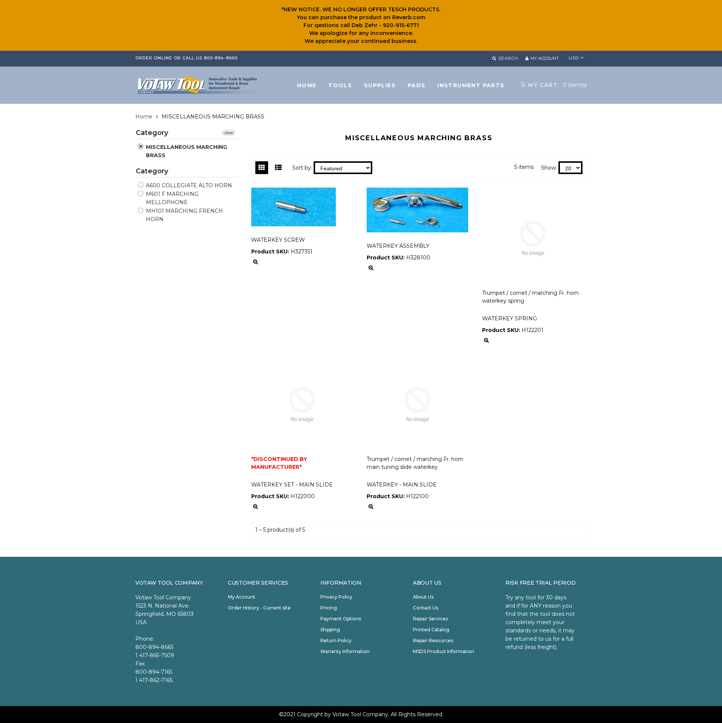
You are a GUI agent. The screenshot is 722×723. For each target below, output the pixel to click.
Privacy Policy (336, 597)
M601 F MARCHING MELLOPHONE (171, 198)
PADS (417, 85)
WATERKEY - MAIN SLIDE (402, 484)
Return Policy (336, 640)
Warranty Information (345, 651)
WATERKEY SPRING (509, 318)
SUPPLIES (380, 85)
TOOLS (340, 85)
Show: (549, 167)
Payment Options (340, 618)
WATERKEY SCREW (278, 239)
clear (229, 132)
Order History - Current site (259, 608)
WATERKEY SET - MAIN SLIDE (292, 484)
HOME (307, 85)
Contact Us (425, 608)
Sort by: (302, 167)
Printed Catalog (431, 629)
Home (143, 116)
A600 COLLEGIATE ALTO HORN (188, 185)
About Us (423, 597)
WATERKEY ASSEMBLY (398, 246)
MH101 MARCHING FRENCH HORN (183, 215)
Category (152, 133)
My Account (241, 597)
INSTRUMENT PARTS (470, 85)
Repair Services (430, 618)
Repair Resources (433, 640)
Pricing (328, 608)
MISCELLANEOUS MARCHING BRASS (185, 151)
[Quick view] (255, 262)
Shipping (330, 629)
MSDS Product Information (443, 651)
